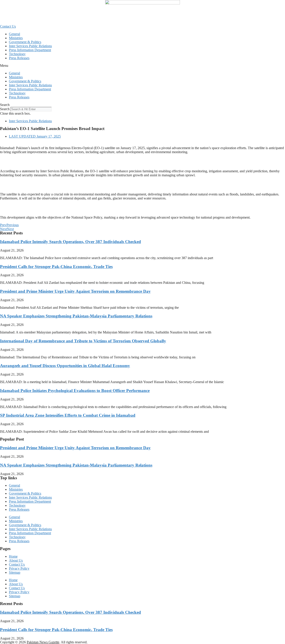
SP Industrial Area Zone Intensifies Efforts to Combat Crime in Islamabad (67, 415)
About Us (16, 560)
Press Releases (19, 58)
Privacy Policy (19, 568)
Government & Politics (25, 42)
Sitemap (14, 572)
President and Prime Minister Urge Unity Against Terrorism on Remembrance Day (75, 291)
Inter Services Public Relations (30, 46)
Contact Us (17, 564)
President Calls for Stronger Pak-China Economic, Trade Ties (56, 266)
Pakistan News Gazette (43, 642)
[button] (142, 66)
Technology (17, 54)
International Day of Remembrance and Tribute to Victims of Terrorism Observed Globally (83, 341)
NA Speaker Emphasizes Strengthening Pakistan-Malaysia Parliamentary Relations (76, 316)
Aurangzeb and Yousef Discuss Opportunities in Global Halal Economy (65, 365)
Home (13, 556)
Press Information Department (30, 50)
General (14, 34)
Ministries (16, 38)
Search (5, 109)
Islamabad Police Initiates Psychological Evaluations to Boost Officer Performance (75, 390)
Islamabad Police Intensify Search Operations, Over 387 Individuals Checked (70, 241)
